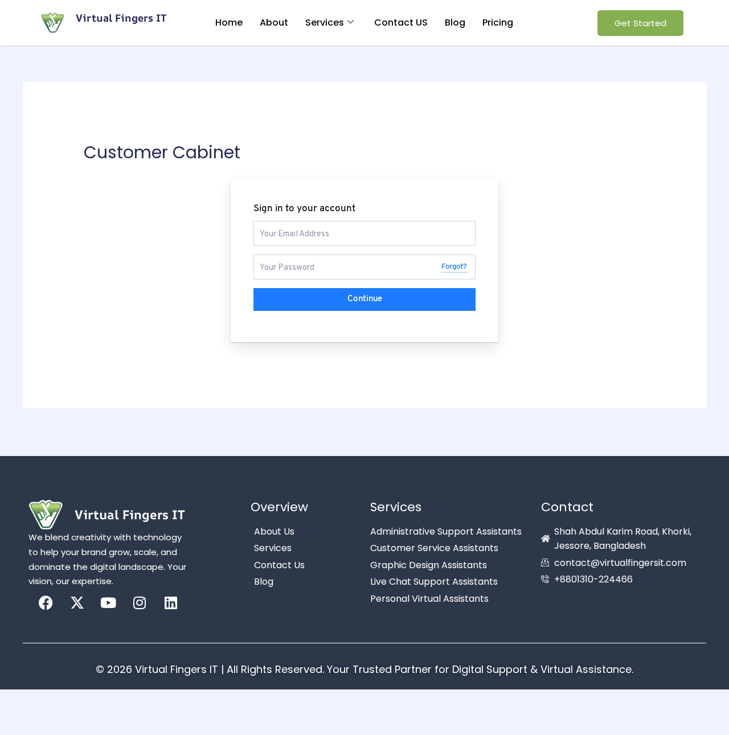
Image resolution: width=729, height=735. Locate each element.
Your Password (282, 259)
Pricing (497, 22)
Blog (455, 22)
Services (324, 22)
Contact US (401, 22)
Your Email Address (290, 225)
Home (229, 22)
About (274, 22)
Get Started (640, 23)
